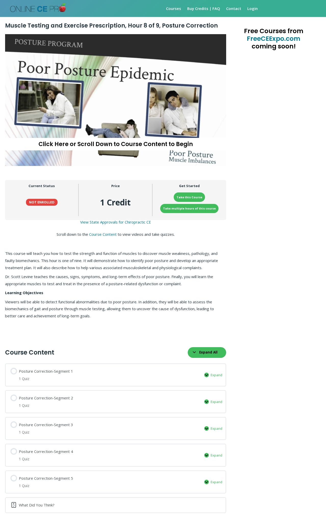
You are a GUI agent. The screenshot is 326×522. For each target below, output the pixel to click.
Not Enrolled (42, 202)
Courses (173, 8)
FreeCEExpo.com (273, 38)
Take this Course (189, 197)
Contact (233, 8)
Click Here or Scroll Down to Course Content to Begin (115, 144)
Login (252, 8)
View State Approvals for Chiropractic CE (115, 222)
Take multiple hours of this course (189, 208)
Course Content (103, 234)
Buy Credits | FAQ (203, 8)
